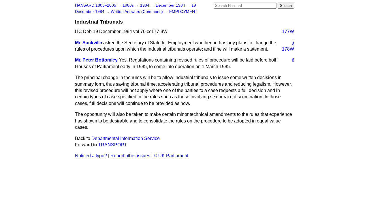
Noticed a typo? (91, 155)
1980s (129, 5)
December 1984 (171, 5)
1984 (145, 5)
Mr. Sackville (88, 42)
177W (288, 31)
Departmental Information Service (125, 138)
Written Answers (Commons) (137, 11)
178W (288, 49)
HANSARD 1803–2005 (95, 5)
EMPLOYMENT (183, 11)
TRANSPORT (112, 144)
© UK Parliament (171, 155)
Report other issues (130, 155)
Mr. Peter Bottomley (96, 59)
